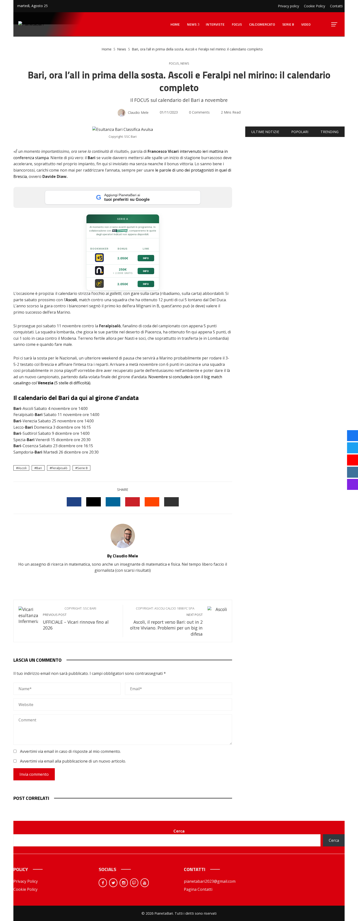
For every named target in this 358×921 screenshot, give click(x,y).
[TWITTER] (93, 501)
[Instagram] (124, 882)
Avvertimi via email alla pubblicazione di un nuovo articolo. (73, 761)
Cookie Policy (25, 889)
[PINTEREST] (132, 501)
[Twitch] (134, 882)
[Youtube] (145, 882)
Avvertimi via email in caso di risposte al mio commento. (70, 751)
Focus (174, 63)
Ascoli (22, 468)
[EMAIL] (171, 501)
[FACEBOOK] (74, 501)
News (184, 63)
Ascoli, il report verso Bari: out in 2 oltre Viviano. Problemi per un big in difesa (166, 621)
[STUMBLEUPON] (152, 501)
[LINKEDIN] (113, 501)
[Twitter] (113, 882)
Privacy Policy (25, 881)
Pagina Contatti (198, 889)
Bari (39, 468)
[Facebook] (103, 882)
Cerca (179, 831)
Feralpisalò (59, 468)
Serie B (82, 468)
